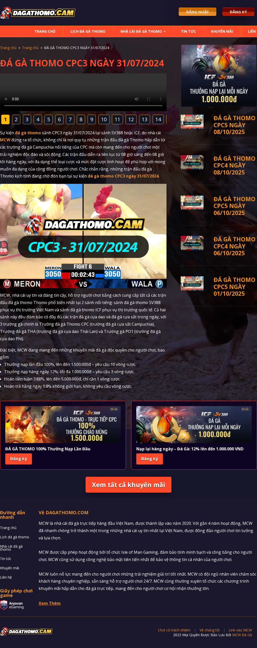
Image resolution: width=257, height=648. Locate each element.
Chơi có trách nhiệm (174, 630)
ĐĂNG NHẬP (197, 11)
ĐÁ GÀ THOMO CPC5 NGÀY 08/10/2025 (234, 125)
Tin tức (188, 31)
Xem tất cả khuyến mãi (128, 484)
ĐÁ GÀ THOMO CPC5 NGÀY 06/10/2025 (234, 206)
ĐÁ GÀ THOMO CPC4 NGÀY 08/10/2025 (234, 165)
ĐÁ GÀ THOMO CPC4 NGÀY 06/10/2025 (234, 246)
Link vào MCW (240, 630)
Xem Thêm (50, 603)
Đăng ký (18, 458)
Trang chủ (44, 31)
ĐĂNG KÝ (238, 11)
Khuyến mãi (222, 31)
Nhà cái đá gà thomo (141, 31)
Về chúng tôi (210, 630)
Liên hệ (6, 578)
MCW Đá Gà (242, 634)
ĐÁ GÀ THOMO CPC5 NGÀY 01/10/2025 (234, 286)
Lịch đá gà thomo (88, 31)
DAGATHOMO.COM (67, 512)
